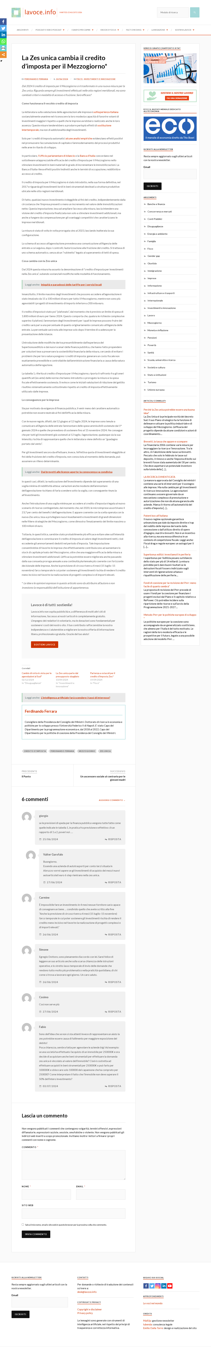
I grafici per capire (81, 30)
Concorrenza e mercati (160, 211)
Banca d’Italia (87, 155)
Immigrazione (155, 270)
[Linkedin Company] (163, 1286)
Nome (26, 1186)
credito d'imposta (35, 751)
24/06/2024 (62, 79)
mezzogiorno (87, 751)
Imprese (152, 278)
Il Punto (26, 776)
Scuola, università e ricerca (161, 360)
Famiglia (152, 241)
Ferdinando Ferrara (36, 79)
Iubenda (147, 1324)
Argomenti (23, 30)
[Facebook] (3, 21)
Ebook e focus (108, 30)
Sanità (151, 352)
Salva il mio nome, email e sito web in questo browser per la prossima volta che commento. (66, 1224)
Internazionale (155, 300)
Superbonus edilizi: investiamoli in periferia (167, 554)
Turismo (152, 382)
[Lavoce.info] (36, 12)
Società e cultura (156, 367)
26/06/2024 (50, 934)
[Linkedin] (3, 35)
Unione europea (156, 389)
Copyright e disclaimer (89, 1309)
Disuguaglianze (155, 226)
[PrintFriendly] (3, 48)
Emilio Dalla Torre (153, 1328)
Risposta (114, 839)
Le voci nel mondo (153, 1303)
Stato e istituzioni (157, 374)
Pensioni (152, 337)
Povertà (152, 345)
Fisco (79, 79)
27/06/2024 (54, 882)
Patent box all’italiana (156, 515)
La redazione (158, 30)
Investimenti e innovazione (100, 79)
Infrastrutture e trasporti (161, 293)
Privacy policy (85, 1312)
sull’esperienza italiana (105, 111)
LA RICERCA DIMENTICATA (159, 476)
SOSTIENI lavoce (44, 644)
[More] (3, 54)
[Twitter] (3, 28)
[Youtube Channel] (169, 1286)
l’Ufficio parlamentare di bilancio (56, 155)
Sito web (27, 1205)
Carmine (44, 897)
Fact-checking (133, 30)
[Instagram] (158, 1286)
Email (80, 1186)
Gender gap (154, 256)
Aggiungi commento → (112, 800)
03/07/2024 (50, 1086)
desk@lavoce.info (87, 1291)
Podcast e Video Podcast (48, 30)
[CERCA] (194, 12)
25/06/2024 (50, 839)
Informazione (155, 285)
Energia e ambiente (157, 233)
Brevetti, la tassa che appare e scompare (165, 441)
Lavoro (151, 315)
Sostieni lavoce (183, 30)
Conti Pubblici (155, 219)
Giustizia (152, 263)
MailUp (147, 1320)
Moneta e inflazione (158, 330)
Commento (30, 1147)
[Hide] (1, 61)
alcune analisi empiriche (79, 138)
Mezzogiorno (155, 322)
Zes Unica (105, 751)
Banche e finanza (156, 204)
